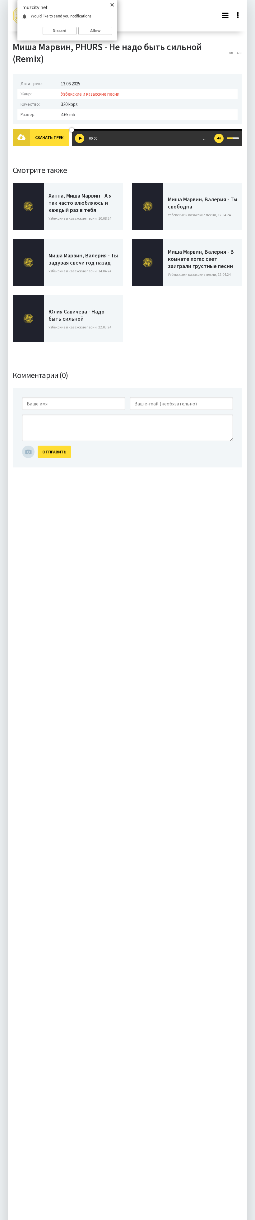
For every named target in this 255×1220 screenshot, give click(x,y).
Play (79, 138)
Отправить (54, 452)
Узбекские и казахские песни (90, 94)
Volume (219, 138)
